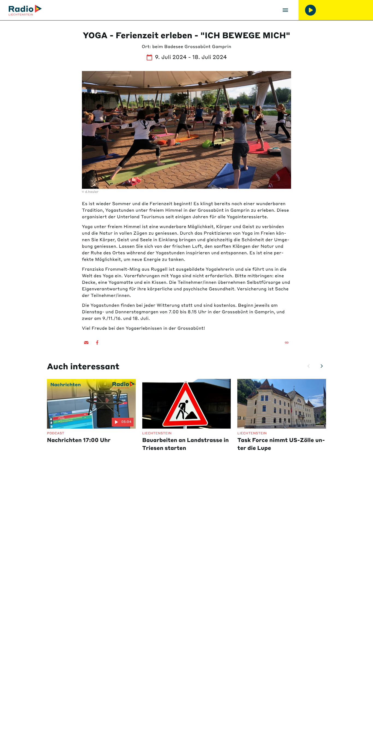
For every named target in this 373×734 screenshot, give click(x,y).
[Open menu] (285, 10)
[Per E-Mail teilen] (86, 342)
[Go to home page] (25, 10)
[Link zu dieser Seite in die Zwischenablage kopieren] (286, 342)
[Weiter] (321, 366)
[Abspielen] (310, 10)
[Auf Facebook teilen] (97, 342)
